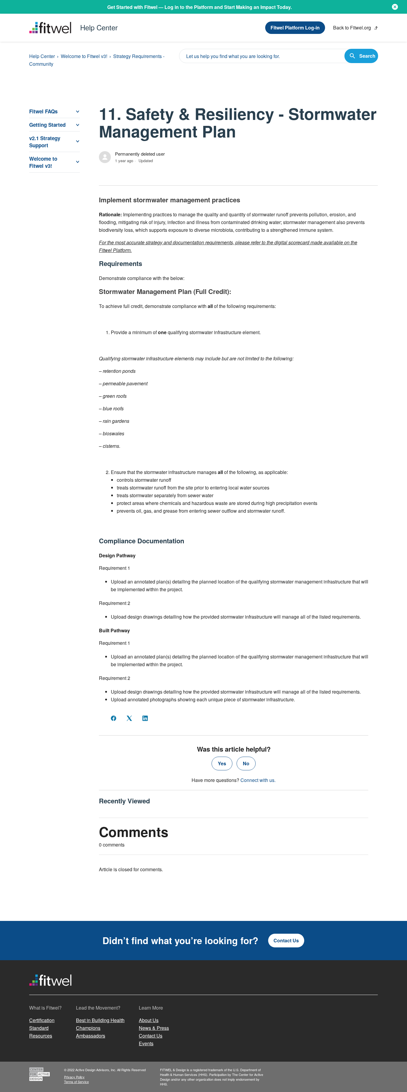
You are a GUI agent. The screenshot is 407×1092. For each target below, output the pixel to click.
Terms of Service (76, 1081)
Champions (88, 1027)
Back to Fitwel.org (352, 27)
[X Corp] (129, 718)
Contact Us (286, 940)
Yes (222, 763)
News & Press (154, 1027)
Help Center (42, 56)
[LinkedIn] (145, 718)
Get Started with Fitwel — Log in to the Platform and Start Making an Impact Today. (199, 7)
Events (146, 1043)
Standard (39, 1027)
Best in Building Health (100, 1020)
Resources (40, 1035)
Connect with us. (258, 780)
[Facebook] (113, 718)
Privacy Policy (74, 1076)
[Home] (50, 991)
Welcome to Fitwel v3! (84, 56)
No (246, 763)
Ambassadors (90, 1035)
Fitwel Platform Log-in (295, 27)
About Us (149, 1020)
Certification (42, 1020)
